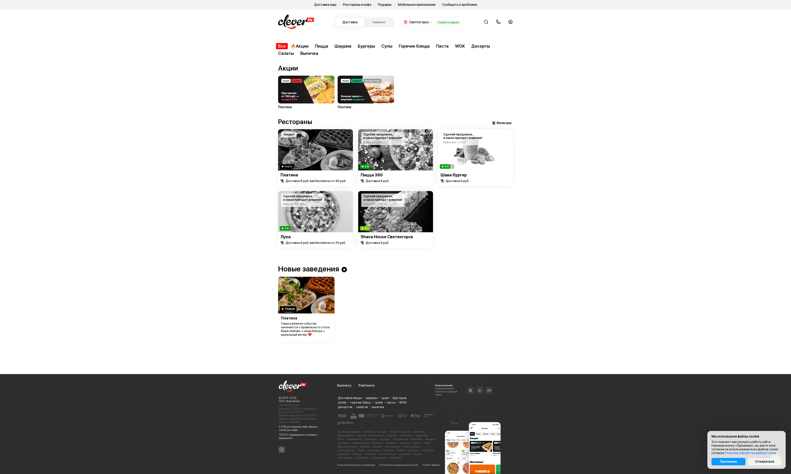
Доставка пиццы (350, 398)
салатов (362, 407)
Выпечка (309, 53)
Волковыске (354, 439)
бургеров (399, 398)
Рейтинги (366, 385)
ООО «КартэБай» (289, 401)
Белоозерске (377, 435)
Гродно (382, 431)
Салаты (286, 53)
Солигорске (378, 457)
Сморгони (362, 457)
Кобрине (391, 442)
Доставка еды (325, 5)
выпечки (378, 407)
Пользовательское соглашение (356, 465)
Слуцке (417, 454)
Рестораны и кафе (357, 5)
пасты (391, 402)
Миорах (365, 446)
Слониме (404, 454)
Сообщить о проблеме (459, 5)
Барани (361, 435)
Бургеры (366, 46)
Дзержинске (400, 439)
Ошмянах (388, 450)
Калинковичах (360, 442)
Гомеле (394, 431)
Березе (392, 435)
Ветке (341, 439)
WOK (460, 46)
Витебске (369, 431)
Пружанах (344, 454)
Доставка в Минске (349, 431)
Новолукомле (411, 446)
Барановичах (346, 435)
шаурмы (371, 398)
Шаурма (343, 46)
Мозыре (378, 446)
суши (384, 398)
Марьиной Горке (348, 446)
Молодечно (392, 446)
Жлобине (416, 439)
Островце (373, 450)
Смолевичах (345, 457)
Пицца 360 (372, 174)
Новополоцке (346, 450)
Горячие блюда (414, 46)
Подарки (384, 5)
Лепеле (417, 442)
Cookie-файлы (431, 465)
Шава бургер (454, 174)
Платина (289, 174)
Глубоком (371, 439)
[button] (278, 86)
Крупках (405, 442)
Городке (385, 439)
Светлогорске (387, 454)
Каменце (377, 442)
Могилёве (419, 431)
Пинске (401, 450)
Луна (286, 236)
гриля (378, 402)
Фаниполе (395, 457)
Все (282, 46)
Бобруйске (406, 435)
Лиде (427, 442)
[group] (306, 93)
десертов (345, 407)
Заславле (343, 442)
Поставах (428, 450)
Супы (386, 46)
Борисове (422, 435)
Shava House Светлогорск (387, 236)
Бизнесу (344, 385)
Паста (442, 46)
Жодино (430, 439)
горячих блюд (360, 402)
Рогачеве (370, 454)
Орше (361, 450)
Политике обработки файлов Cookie (750, 453)
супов (342, 402)
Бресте (406, 431)
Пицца (321, 46)
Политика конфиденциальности (398, 465)
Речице (357, 454)
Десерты (480, 46)
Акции (302, 46)
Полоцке (414, 450)
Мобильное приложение (416, 5)
